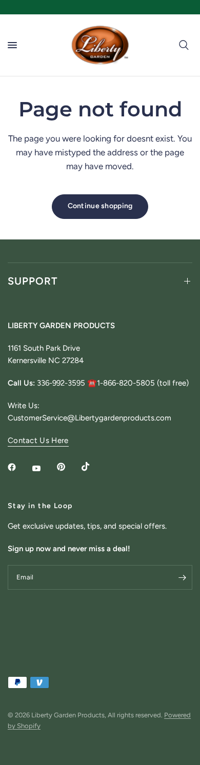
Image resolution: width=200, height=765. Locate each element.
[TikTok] (93, 466)
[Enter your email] (182, 577)
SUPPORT (32, 281)
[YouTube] (43, 468)
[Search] (183, 45)
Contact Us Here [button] (38, 440)
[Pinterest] (68, 467)
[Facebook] (19, 467)
